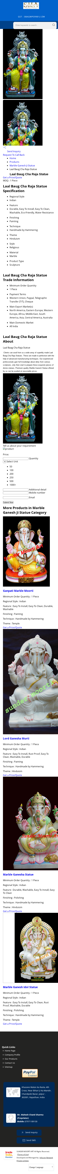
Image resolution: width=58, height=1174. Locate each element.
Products (14, 161)
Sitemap (9, 1067)
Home (13, 158)
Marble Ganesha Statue (18, 874)
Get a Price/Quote (12, 177)
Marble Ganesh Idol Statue (20, 987)
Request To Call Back (13, 154)
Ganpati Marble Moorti (18, 590)
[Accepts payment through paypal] (30, 1077)
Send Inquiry (14, 151)
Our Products (11, 1058)
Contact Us (10, 1063)
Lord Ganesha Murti (16, 738)
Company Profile (12, 1054)
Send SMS (31, 1140)
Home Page (10, 1050)
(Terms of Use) (23, 1154)
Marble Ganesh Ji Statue (22, 165)
